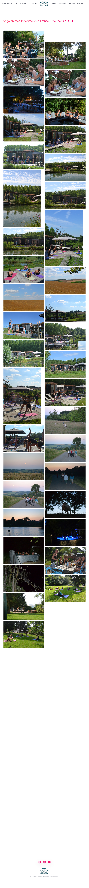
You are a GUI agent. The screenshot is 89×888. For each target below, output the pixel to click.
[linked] (49, 862)
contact (80, 3)
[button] (23, 44)
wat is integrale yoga (9, 3)
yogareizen (62, 3)
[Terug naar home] (44, 3)
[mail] (44, 862)
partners (72, 3)
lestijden (34, 3)
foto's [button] (54, 3)
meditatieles (24, 3)
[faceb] (39, 862)
